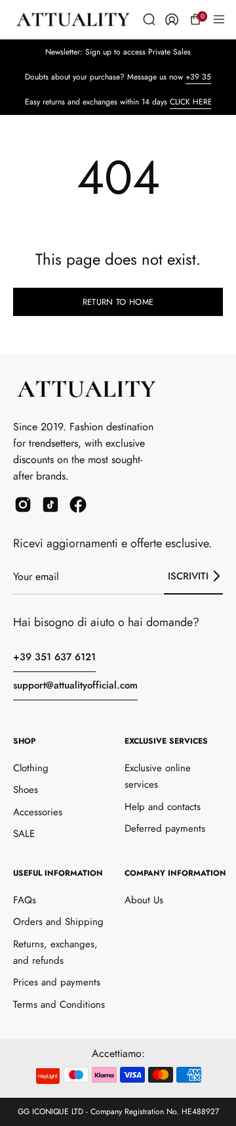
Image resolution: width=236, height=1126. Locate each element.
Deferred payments (165, 828)
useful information (58, 873)
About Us (144, 900)
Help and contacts (163, 806)
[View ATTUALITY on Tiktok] (50, 504)
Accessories (37, 812)
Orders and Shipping (58, 921)
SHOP (24, 741)
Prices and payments (56, 982)
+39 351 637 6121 (54, 657)
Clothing (31, 768)
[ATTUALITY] (79, 20)
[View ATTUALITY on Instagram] (23, 504)
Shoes (25, 789)
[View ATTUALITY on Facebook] (78, 504)
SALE (24, 833)
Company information (175, 873)
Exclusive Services (166, 741)
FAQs (24, 900)
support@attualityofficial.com (75, 685)
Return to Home (118, 302)
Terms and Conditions (59, 1004)
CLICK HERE (191, 102)
